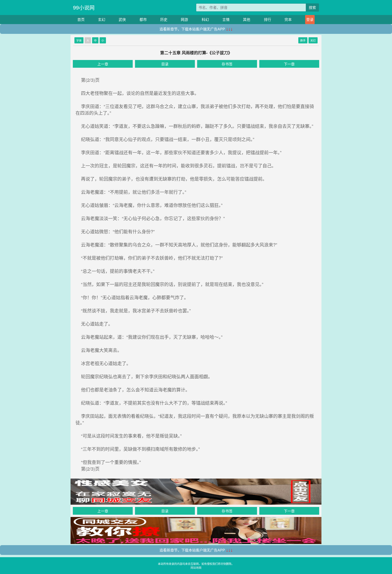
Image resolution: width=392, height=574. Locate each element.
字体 (79, 40)
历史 (163, 19)
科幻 (205, 19)
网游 (184, 19)
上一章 (102, 64)
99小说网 (84, 7)
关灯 (313, 40)
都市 (143, 19)
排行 (267, 19)
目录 (165, 64)
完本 (288, 19)
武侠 (122, 19)
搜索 (312, 7)
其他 (246, 19)
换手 (303, 40)
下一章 (289, 64)
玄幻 (101, 19)
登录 (310, 19)
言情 (226, 19)
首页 (81, 19)
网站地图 (196, 567)
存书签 (227, 64)
